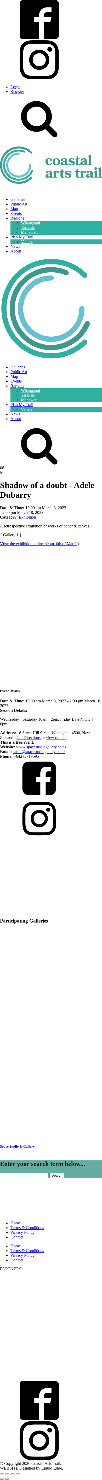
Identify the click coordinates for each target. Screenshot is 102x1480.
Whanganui (30, 223)
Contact (16, 1237)
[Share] (12, 1474)
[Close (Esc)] (18, 1474)
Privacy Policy (22, 1232)
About (15, 251)
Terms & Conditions (27, 1227)
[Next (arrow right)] (7, 1479)
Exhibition (27, 517)
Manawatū (29, 232)
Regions (17, 218)
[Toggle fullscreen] (7, 1474)
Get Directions (28, 737)
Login (15, 87)
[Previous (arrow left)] (2, 1479)
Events (16, 213)
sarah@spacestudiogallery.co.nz (39, 751)
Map (14, 209)
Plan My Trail (21, 237)
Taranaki (28, 227)
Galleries (17, 199)
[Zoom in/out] (2, 1474)
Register (17, 91)
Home (15, 1223)
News (15, 246)
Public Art (18, 204)
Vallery (27, 241)
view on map (56, 737)
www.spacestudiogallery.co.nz (41, 747)
